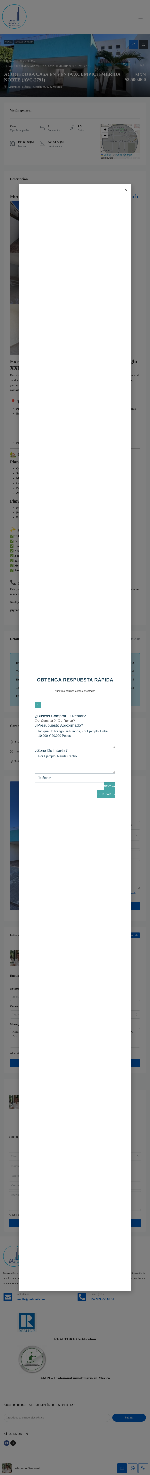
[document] (75, 737)
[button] (125, 189)
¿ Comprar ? (47, 720)
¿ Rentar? (68, 720)
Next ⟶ (109, 786)
